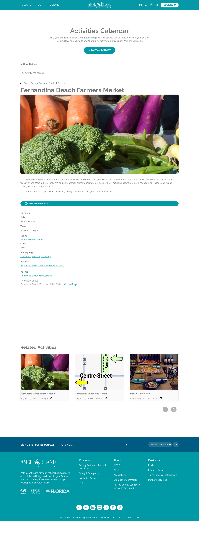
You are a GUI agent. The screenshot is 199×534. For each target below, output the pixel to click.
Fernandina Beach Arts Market (91, 393)
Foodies (36, 256)
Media (151, 465)
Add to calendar (37, 203)
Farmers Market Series (31, 239)
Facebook (79, 507)
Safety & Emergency (89, 473)
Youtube (99, 507)
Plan (39, 5)
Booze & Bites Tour (140, 393)
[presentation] (45, 372)
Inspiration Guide (87, 478)
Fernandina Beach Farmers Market (38, 393)
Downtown (25, 256)
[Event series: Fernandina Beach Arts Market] (106, 398)
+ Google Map (70, 284)
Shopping (46, 256)
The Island (53, 5)
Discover (27, 5)
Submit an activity (99, 50)
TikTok (120, 507)
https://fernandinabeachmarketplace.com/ (42, 265)
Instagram (86, 507)
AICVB (117, 470)
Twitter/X (106, 507)
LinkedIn (93, 507)
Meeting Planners (156, 470)
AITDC (117, 465)
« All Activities (28, 64)
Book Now (170, 5)
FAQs (81, 483)
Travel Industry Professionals (162, 475)
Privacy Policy (85, 518)
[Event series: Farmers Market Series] (51, 398)
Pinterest (113, 507)
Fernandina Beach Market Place (36, 275)
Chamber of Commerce (125, 480)
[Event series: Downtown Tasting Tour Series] (161, 398)
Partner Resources (157, 480)
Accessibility (120, 475)
